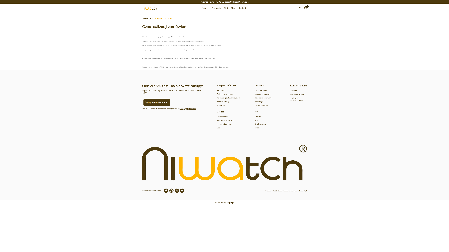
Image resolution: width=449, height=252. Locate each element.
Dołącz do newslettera (156, 102)
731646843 (294, 91)
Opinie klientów (260, 124)
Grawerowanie (222, 117)
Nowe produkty (223, 101)
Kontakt (258, 117)
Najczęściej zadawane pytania (228, 98)
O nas (257, 128)
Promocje (221, 105)
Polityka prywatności (225, 94)
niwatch (145, 18)
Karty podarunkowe (224, 124)
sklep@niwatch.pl (297, 94)
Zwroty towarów (261, 105)
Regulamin (221, 90)
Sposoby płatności (262, 94)
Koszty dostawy (261, 90)
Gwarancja (259, 101)
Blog (256, 120)
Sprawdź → (244, 2)
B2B (218, 128)
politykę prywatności (187, 109)
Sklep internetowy (224, 203)
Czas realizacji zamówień (264, 98)
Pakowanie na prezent (225, 120)
